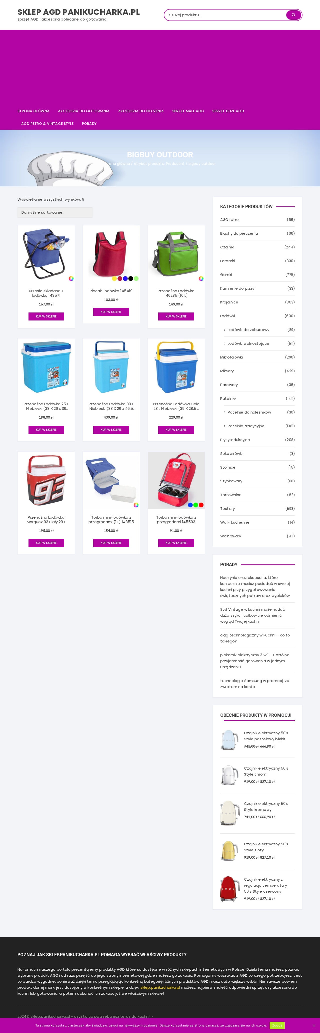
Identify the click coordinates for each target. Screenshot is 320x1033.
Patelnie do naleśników (249, 412)
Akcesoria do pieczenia (141, 111)
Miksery (227, 371)
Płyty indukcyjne (235, 439)
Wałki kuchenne (235, 522)
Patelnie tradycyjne (246, 426)
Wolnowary (230, 536)
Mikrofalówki (231, 357)
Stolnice (228, 467)
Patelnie (228, 398)
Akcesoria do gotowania (84, 111)
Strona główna (34, 111)
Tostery (227, 508)
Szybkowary (231, 481)
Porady (89, 123)
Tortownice (231, 494)
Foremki (227, 260)
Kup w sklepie (46, 316)
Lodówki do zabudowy (248, 329)
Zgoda (277, 1025)
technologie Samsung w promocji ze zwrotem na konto (254, 683)
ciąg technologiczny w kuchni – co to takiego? (255, 638)
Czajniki (227, 247)
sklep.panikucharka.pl (160, 987)
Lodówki (227, 315)
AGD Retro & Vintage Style (47, 123)
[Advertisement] (160, 67)
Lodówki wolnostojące (248, 343)
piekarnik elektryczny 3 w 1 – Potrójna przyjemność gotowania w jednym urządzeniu (255, 660)
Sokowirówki (231, 453)
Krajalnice (229, 302)
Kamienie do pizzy (237, 288)
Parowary (229, 384)
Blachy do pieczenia (239, 233)
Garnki (226, 274)
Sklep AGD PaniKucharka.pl (79, 12)
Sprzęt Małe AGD (188, 111)
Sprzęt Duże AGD (228, 111)
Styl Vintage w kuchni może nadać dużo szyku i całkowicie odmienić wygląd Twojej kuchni (252, 615)
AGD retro (229, 219)
